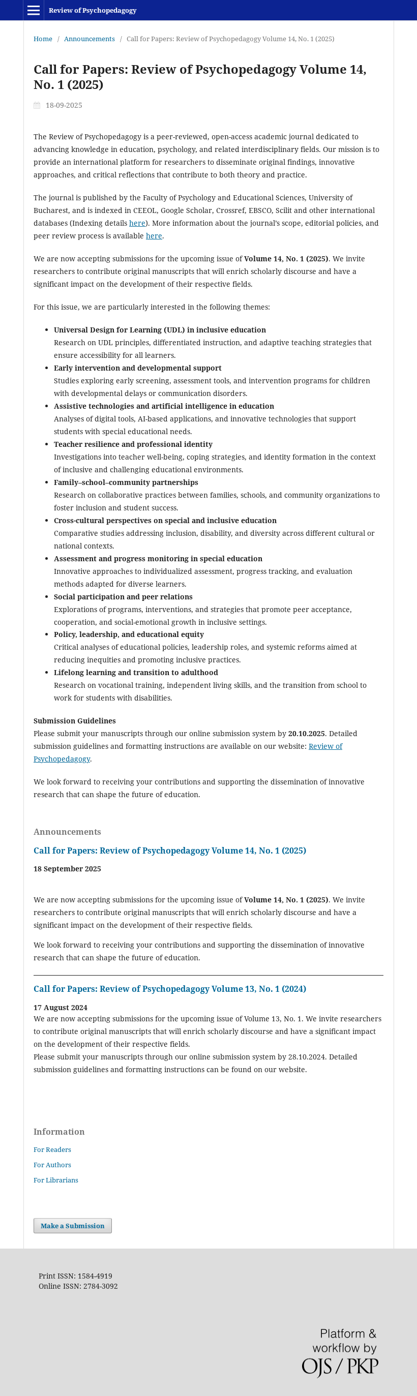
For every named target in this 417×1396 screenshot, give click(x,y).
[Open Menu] (33, 10)
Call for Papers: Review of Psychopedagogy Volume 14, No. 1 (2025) (170, 850)
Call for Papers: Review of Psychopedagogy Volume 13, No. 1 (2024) (170, 988)
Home (43, 38)
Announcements (89, 38)
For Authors (52, 1164)
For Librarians (56, 1180)
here (137, 223)
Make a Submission (73, 1225)
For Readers (52, 1149)
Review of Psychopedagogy (93, 10)
